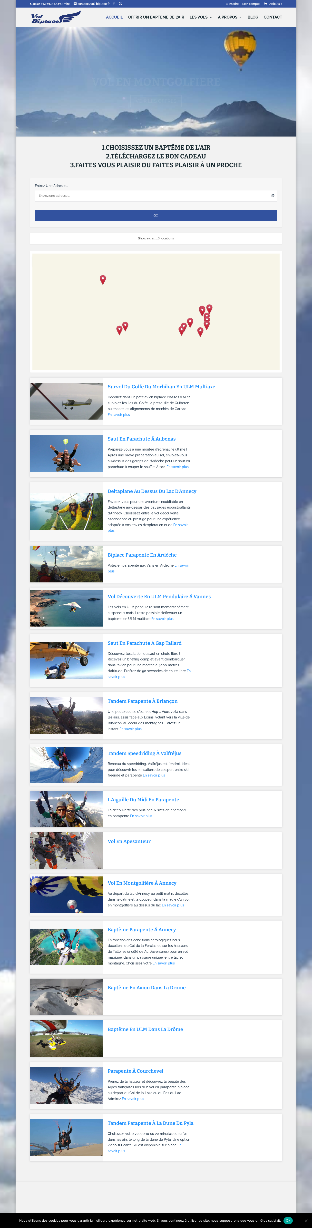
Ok (288, 1220)
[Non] (305, 1220)
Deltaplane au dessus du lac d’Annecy (152, 491)
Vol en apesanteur (129, 841)
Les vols (199, 18)
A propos (227, 18)
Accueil (114, 18)
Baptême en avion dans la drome (147, 988)
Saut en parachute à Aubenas (142, 439)
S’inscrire (232, 4)
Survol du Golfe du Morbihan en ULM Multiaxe (161, 387)
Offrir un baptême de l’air (156, 18)
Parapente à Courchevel (135, 1071)
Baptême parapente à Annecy (142, 930)
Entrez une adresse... (51, 186)
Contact (273, 18)
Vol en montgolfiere (156, 72)
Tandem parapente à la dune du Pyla (151, 1123)
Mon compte (251, 4)
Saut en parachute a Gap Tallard (145, 643)
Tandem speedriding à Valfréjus (145, 753)
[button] (181, 331)
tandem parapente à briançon (143, 701)
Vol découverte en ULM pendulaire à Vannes (159, 596)
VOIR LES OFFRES (156, 91)
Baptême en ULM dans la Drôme (145, 1029)
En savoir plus (119, 415)
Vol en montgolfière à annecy (142, 883)
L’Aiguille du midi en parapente (143, 800)
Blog (253, 18)
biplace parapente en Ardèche (142, 555)
